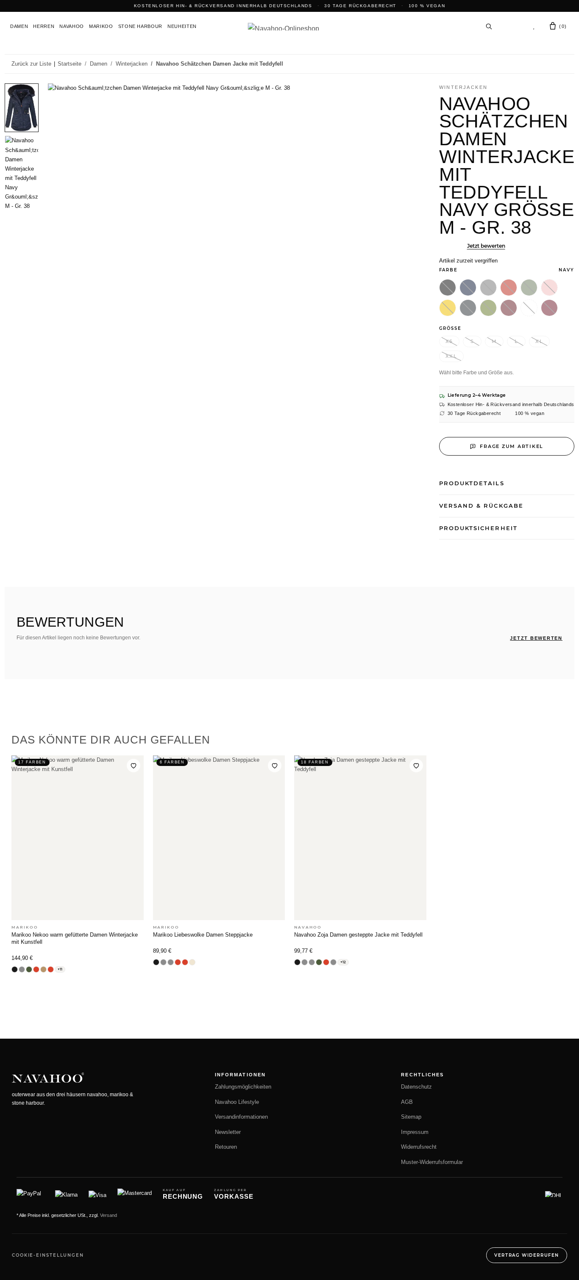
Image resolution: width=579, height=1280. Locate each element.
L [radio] (516, 341)
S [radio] (472, 341)
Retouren (226, 1147)
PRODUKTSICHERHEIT (478, 528)
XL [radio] (539, 341)
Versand (108, 1215)
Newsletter (228, 1132)
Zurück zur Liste (31, 64)
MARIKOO (101, 26)
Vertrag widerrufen (526, 1255)
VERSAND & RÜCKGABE (481, 505)
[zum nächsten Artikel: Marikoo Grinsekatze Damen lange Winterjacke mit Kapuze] (565, 64)
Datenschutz (416, 1087)
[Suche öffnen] (488, 26)
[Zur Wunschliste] (133, 765)
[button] (512, 26)
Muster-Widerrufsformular (432, 1162)
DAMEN (19, 26)
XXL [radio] (451, 356)
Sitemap (411, 1117)
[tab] (22, 108)
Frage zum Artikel (511, 446)
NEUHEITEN (182, 26)
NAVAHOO (71, 26)
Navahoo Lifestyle (237, 1102)
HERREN (43, 26)
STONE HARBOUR (140, 26)
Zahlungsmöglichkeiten (243, 1087)
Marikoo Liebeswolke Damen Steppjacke (203, 935)
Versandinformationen (241, 1117)
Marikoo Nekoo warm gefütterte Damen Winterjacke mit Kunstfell (74, 938)
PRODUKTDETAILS (471, 483)
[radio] (447, 287)
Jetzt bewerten (486, 246)
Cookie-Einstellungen (48, 1255)
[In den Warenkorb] (11, 78)
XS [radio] (449, 341)
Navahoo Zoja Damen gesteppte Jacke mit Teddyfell (358, 935)
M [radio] (494, 341)
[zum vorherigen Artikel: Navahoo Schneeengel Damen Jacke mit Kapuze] (548, 64)
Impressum (415, 1132)
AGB (407, 1102)
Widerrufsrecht (419, 1147)
